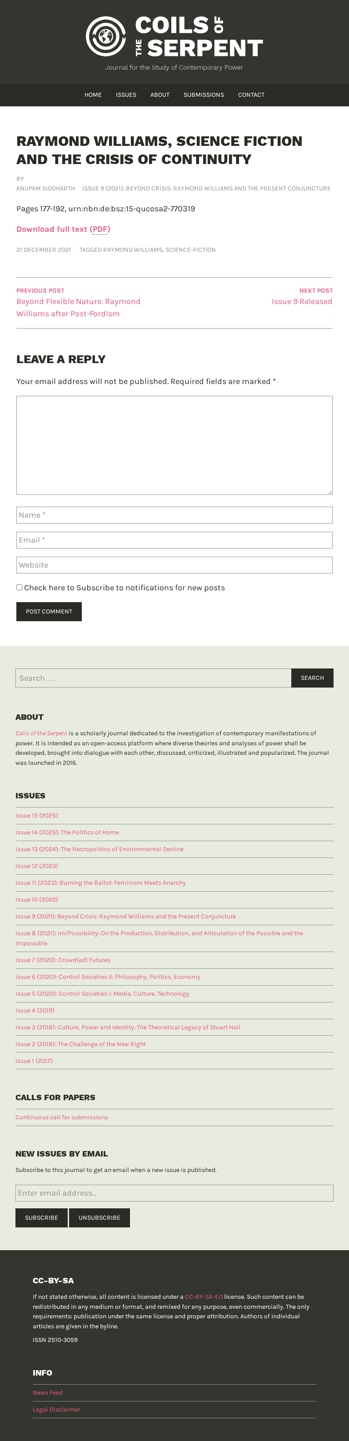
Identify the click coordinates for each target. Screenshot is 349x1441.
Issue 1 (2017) (34, 1061)
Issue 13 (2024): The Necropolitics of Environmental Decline (99, 849)
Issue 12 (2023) (36, 866)
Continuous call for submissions (61, 1117)
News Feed (48, 1392)
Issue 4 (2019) (35, 1010)
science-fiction (190, 250)
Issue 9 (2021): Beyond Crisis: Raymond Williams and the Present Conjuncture (206, 188)
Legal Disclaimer (56, 1409)
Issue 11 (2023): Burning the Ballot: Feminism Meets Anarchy (100, 883)
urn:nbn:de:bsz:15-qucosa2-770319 (131, 209)
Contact (251, 95)
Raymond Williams (133, 250)
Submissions (204, 95)
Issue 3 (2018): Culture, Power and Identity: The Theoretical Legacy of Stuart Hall (127, 1027)
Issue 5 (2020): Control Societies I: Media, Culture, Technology (102, 993)
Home (93, 95)
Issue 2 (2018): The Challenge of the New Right (80, 1044)
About (160, 95)
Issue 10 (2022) (36, 899)
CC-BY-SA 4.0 (204, 1297)
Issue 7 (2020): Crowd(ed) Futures (62, 960)
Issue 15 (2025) (36, 815)
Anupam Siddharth (45, 188)
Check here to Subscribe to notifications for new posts (123, 588)
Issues (126, 95)
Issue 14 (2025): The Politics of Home (67, 832)
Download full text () (63, 229)
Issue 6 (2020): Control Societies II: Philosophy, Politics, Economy (107, 977)
